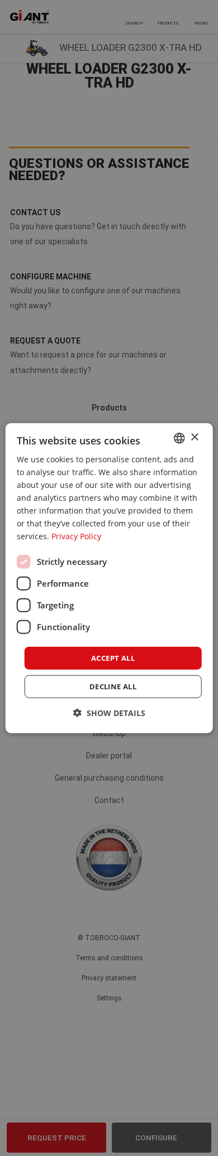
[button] (109, 713)
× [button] (194, 437)
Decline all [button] (112, 686)
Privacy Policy (76, 536)
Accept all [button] (113, 657)
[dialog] (109, 578)
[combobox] (178, 437)
